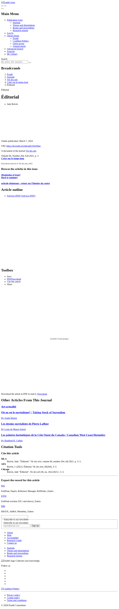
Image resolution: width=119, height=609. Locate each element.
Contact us (12, 543)
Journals (16, 22)
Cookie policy (13, 597)
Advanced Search (15, 49)
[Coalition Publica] (10, 588)
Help (9, 535)
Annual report (19, 46)
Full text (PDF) (14, 196)
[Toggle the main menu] (2, 8)
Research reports (20, 30)
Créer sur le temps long (17, 82)
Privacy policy (13, 595)
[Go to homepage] (8, 2)
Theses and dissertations (24, 25)
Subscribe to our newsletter (15, 523)
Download (42, 394)
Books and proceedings (23, 28)
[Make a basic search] (2, 5)
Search (4, 59)
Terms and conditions (17, 600)
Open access (18, 43)
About (16, 35)
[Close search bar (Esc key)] (5, 5)
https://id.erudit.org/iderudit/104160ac (23, 146)
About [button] (10, 35)
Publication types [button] (15, 20)
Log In (10, 33)
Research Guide (14, 540)
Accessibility (13, 538)
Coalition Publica (21, 41)
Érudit (15, 38)
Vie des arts (12, 79)
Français (11, 51)
